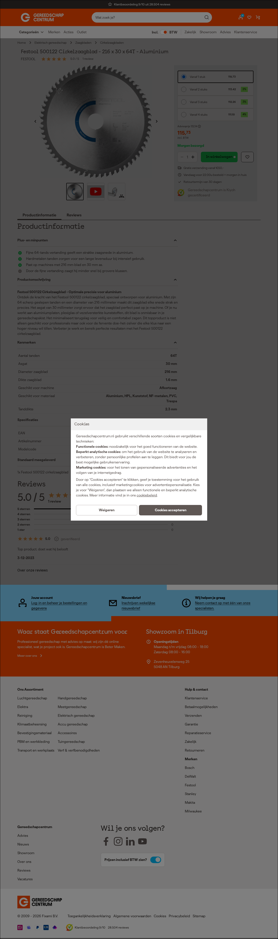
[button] (170, 510)
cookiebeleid (147, 495)
